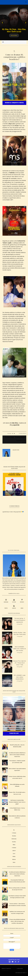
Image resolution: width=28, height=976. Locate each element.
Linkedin (14, 608)
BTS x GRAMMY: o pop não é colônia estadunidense (19, 677)
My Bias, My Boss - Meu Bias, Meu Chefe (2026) (20, 633)
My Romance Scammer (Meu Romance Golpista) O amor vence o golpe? (17, 802)
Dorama (14, 836)
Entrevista (14, 838)
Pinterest (22, 602)
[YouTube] (13, 962)
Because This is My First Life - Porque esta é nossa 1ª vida (19, 662)
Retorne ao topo (20, 972)
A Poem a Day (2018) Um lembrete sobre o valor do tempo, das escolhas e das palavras (17, 921)
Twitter (6, 608)
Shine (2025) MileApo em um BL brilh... (13, 493)
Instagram (6, 602)
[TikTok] (18, 962)
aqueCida (16, 450)
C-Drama (14, 833)
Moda (14, 856)
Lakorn (14, 850)
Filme (14, 844)
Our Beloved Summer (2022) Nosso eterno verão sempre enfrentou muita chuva (17, 754)
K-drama (14, 847)
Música (14, 859)
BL (14, 50)
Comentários (22, 433)
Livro (14, 853)
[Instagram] (10, 962)
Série (14, 862)
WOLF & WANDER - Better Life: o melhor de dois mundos (19, 648)
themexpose (5, 970)
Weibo (22, 608)
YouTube (14, 602)
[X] (15, 962)
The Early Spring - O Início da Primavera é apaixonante (19, 620)
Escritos (14, 841)
